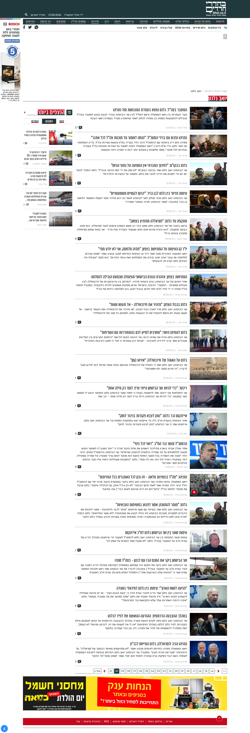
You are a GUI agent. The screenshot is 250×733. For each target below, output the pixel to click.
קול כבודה (166, 28)
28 (128, 671)
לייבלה (153, 28)
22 (164, 671)
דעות (117, 21)
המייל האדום (38, 15)
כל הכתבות (214, 28)
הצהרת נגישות (92, 721)
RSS (106, 721)
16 (200, 671)
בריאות (130, 21)
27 (134, 671)
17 (194, 671)
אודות (169, 721)
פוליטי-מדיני (182, 21)
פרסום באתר (154, 721)
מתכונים (60, 21)
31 (110, 671)
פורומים (30, 21)
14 (212, 671)
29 (122, 671)
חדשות (220, 21)
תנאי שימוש (119, 721)
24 (152, 671)
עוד (78, 721)
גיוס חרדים (199, 28)
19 (182, 671)
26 (140, 671)
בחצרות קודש (203, 21)
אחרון (97, 671)
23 (158, 671)
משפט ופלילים (161, 21)
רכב (106, 21)
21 (170, 671)
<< (224, 671)
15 (206, 671)
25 (146, 671)
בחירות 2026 (182, 28)
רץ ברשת (45, 21)
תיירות (95, 21)
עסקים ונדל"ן (78, 21)
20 (176, 671)
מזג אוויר (142, 28)
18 (188, 671)
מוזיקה (144, 21)
